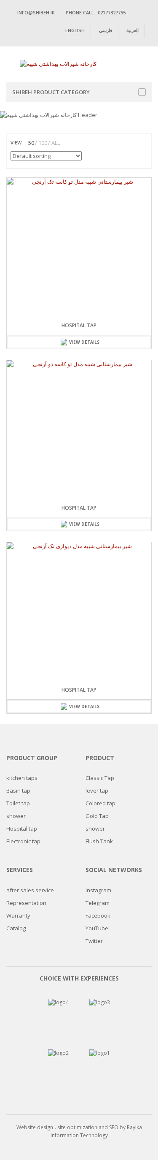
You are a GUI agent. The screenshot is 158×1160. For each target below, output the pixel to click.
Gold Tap (97, 816)
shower (16, 816)
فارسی (105, 30)
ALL (55, 143)
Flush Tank (99, 841)
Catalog (16, 928)
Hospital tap (79, 325)
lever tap (97, 790)
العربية (132, 30)
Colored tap (100, 803)
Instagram (98, 890)
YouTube (97, 928)
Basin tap (18, 790)
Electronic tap (23, 841)
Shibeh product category (51, 92)
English (75, 30)
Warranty (18, 915)
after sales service (30, 890)
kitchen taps (21, 778)
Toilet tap (18, 803)
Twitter (94, 941)
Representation (26, 903)
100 (42, 143)
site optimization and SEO (88, 1127)
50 (31, 143)
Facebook (98, 915)
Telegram (98, 903)
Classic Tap (100, 778)
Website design (34, 1127)
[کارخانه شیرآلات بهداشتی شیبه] (58, 63)
